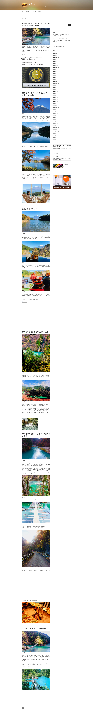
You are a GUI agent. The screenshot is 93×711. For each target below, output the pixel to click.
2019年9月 (55, 109)
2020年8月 (55, 97)
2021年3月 (55, 93)
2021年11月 (55, 81)
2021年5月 (55, 91)
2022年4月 (55, 75)
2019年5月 (55, 117)
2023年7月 (55, 61)
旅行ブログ (28, 11)
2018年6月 (55, 139)
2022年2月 (55, 79)
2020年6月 (55, 101)
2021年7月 (55, 89)
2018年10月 (55, 131)
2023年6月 (55, 63)
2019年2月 (55, 123)
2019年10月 (55, 107)
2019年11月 (55, 105)
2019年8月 (55, 111)
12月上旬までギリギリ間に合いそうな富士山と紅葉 (32, 57)
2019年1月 (55, 125)
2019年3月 (55, 121)
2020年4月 (55, 103)
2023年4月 (55, 65)
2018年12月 (55, 127)
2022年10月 (55, 67)
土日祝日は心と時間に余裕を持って (29, 62)
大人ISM (32, 4)
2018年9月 (55, 133)
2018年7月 (55, 137)
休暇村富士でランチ (26, 58)
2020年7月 (55, 99)
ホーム (23, 11)
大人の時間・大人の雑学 (36, 11)
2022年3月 (55, 77)
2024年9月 (55, 55)
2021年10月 (55, 83)
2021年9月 (55, 85)
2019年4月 (55, 119)
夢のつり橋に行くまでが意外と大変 (29, 59)
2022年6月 (55, 73)
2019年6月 (55, 115)
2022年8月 (55, 69)
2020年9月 (55, 95)
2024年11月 (55, 53)
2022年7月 (55, 71)
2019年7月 (55, 113)
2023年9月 (55, 59)
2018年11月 (55, 129)
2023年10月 (55, 57)
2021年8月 (55, 87)
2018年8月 (55, 135)
